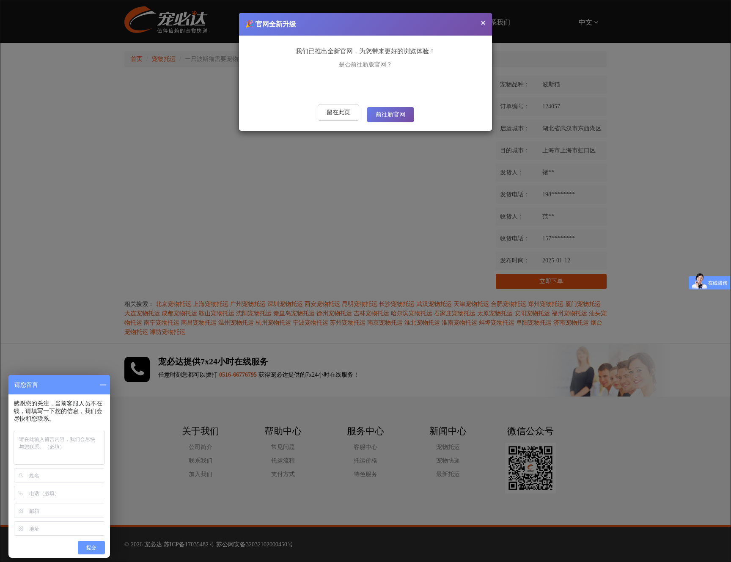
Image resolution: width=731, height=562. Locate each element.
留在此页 (338, 112)
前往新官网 (390, 114)
